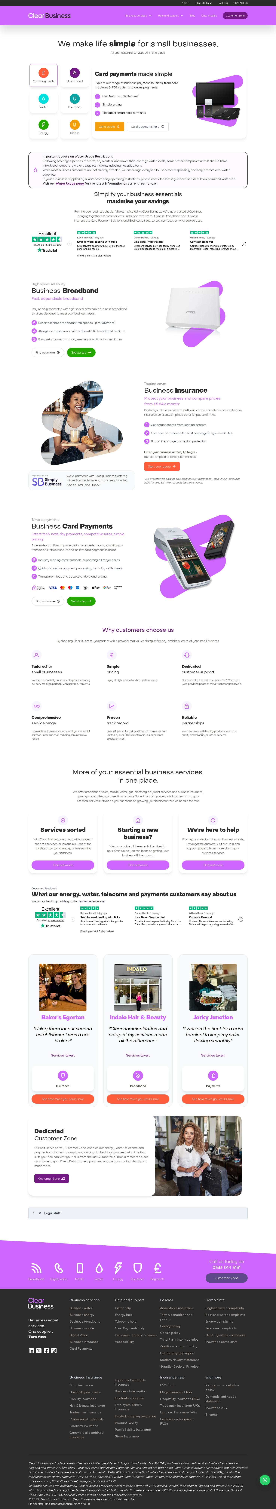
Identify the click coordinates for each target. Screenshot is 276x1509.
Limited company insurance (135, 1416)
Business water (81, 1308)
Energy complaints (219, 1321)
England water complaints (224, 1308)
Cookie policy (170, 1333)
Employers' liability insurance (128, 1407)
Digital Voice (79, 1335)
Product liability (126, 1423)
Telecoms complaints (221, 1328)
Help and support (168, 15)
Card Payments (81, 1348)
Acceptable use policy (176, 1308)
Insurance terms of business (136, 1335)
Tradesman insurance (85, 1412)
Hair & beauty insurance (87, 1405)
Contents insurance (129, 1398)
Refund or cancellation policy (222, 1388)
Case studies (209, 15)
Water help (123, 1308)
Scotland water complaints (225, 1315)
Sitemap (211, 1414)
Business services (136, 15)
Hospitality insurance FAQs (180, 1399)
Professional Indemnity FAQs (177, 1421)
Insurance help (172, 1377)
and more (213, 1377)
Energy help (124, 1315)
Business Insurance (86, 1377)
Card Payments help (130, 1328)
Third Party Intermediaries (179, 1339)
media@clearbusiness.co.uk (70, 1504)
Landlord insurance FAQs (178, 1412)
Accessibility (124, 1342)
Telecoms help (125, 1321)
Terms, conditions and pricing (176, 1317)
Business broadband (85, 1321)
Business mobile (82, 1328)
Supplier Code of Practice (179, 1366)
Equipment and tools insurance (130, 1382)
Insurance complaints (221, 1342)
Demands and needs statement (220, 1399)
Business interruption (131, 1391)
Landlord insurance (84, 1426)
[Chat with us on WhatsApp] (265, 1480)
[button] (138, 1213)
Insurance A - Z (216, 1408)
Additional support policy (179, 1346)
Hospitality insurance (85, 1392)
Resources (202, 3)
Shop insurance (81, 1385)
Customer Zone (235, 15)
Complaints (215, 1300)
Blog (192, 15)
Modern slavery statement (179, 1360)
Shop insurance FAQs (176, 1392)
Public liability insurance (133, 1429)
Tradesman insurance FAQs (180, 1405)
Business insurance (84, 1342)
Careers (223, 3)
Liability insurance (83, 1399)
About (186, 3)
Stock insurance (127, 1436)
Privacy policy (170, 1326)
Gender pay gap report (177, 1353)
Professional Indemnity (87, 1419)
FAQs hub (167, 1385)
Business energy (82, 1315)
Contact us (241, 3)
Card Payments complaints (225, 1335)
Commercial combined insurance (87, 1435)
